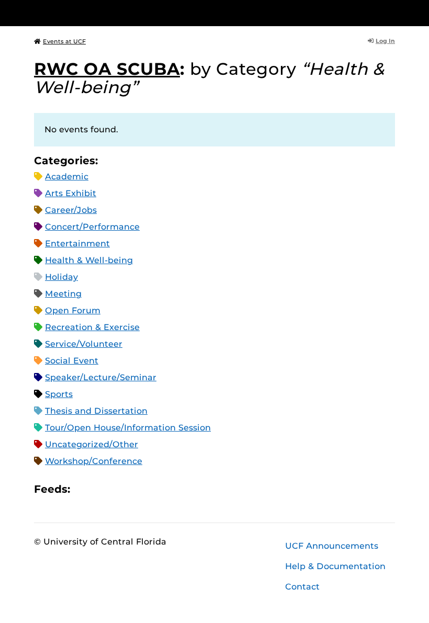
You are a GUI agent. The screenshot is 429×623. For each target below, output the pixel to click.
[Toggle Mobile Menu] (392, 12)
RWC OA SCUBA (107, 69)
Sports (59, 394)
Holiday (61, 277)
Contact (302, 587)
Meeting (63, 294)
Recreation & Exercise (92, 327)
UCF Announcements (331, 546)
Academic (66, 177)
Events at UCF (64, 41)
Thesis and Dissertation (96, 411)
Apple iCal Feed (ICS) (84, 488)
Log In (385, 40)
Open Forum (72, 310)
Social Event (71, 361)
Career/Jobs (71, 210)
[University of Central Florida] (103, 13)
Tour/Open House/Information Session (128, 428)
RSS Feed (119, 488)
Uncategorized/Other (91, 444)
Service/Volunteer (83, 344)
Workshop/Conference (93, 461)
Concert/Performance (92, 227)
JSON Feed (155, 488)
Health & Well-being (89, 260)
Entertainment (77, 243)
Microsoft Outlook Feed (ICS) (101, 488)
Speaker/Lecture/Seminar (100, 377)
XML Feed (137, 488)
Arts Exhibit (70, 193)
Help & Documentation (335, 566)
